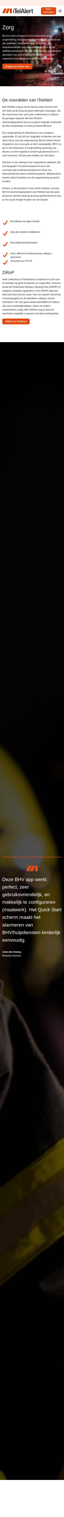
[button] (60, 11)
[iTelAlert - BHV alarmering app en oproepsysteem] (17, 11)
